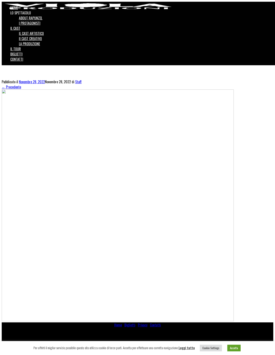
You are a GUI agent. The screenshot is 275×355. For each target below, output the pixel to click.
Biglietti (129, 325)
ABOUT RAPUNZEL (30, 18)
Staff (78, 81)
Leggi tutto (187, 347)
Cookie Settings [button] (210, 348)
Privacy (142, 325)
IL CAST (15, 28)
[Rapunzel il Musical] (88, 6)
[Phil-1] (118, 319)
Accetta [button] (234, 348)
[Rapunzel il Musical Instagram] (270, 4)
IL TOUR (15, 49)
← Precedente (11, 87)
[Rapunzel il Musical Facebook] (265, 4)
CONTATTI (16, 59)
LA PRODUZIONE (29, 43)
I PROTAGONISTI (29, 23)
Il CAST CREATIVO (30, 38)
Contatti (155, 325)
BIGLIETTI (16, 54)
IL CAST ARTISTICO (31, 33)
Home (118, 325)
